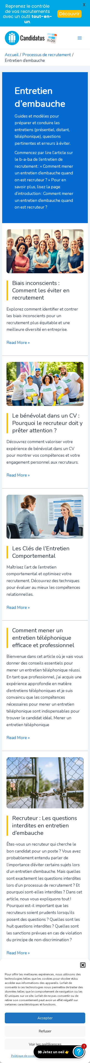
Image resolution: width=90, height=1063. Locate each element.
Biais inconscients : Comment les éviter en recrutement (41, 290)
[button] (82, 965)
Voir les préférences (45, 1044)
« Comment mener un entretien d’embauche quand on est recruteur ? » (44, 173)
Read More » (18, 342)
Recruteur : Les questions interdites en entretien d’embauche (44, 825)
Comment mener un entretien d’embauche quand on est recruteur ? (44, 200)
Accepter (45, 1018)
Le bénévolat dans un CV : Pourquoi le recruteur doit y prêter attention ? (47, 423)
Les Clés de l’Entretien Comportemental (41, 552)
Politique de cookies (24, 1056)
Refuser (45, 1031)
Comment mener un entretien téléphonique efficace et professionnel (43, 638)
